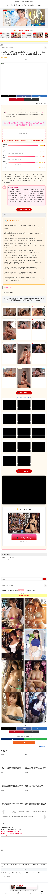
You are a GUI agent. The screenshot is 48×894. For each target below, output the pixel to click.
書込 (44, 579)
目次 (22, 109)
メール (2, 855)
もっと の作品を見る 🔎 (24, 397)
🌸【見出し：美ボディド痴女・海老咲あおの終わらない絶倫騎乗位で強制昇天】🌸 (24, 112)
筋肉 (30, 590)
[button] (31, 99)
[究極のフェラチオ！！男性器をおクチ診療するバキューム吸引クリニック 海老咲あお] (12, 613)
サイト (2, 859)
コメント (4, 835)
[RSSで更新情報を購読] (24, 742)
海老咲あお (21, 590)
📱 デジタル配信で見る (24, 209)
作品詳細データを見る (7, 214)
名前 (2, 850)
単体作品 (12, 590)
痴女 (26, 590)
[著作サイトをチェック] (12, 739)
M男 (8, 590)
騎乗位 (34, 590)
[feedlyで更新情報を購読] (35, 739)
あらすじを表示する (9, 292)
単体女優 (3, 590)
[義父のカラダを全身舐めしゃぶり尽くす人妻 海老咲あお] (35, 613)
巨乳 (17, 590)
